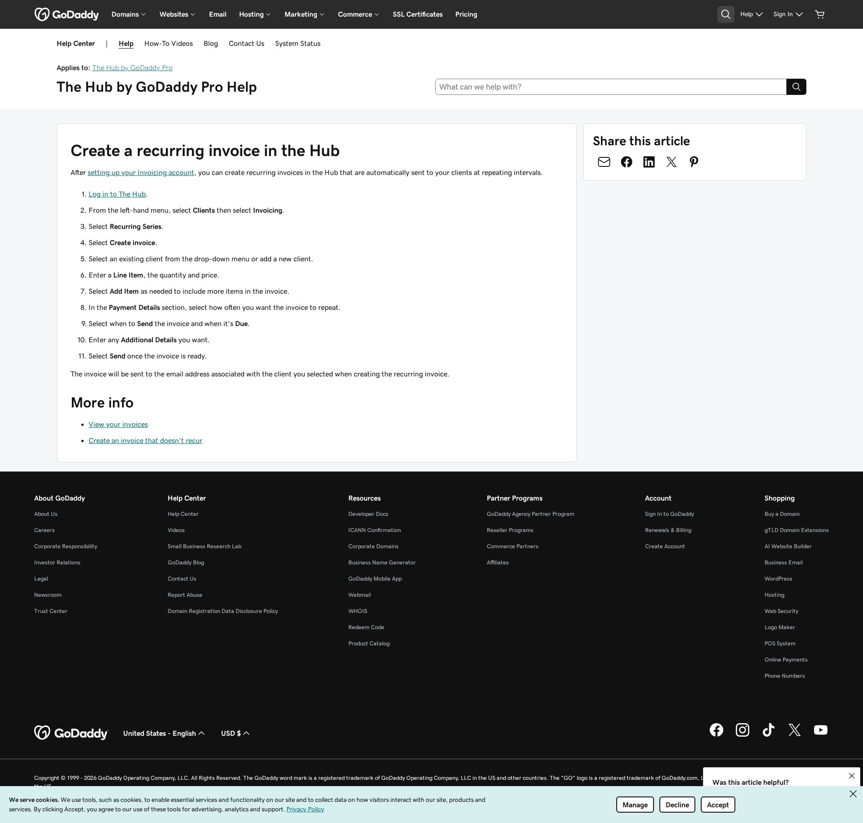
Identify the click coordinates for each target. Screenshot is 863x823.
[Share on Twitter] (671, 161)
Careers (44, 530)
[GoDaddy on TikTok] (769, 735)
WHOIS (357, 611)
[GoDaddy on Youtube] (821, 735)
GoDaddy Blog (186, 562)
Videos (176, 530)
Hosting (774, 595)
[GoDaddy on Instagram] (742, 735)
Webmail (359, 595)
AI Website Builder (788, 546)
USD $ (231, 733)
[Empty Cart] (820, 14)
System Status (297, 43)
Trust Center (50, 611)
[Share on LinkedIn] (649, 161)
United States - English (159, 733)
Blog (211, 43)
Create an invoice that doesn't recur (145, 440)
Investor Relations (57, 562)
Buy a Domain (782, 514)
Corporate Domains (373, 546)
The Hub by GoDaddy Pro (132, 67)
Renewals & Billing (668, 530)
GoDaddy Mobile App (375, 578)
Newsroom (48, 595)
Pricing (466, 14)
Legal (41, 578)
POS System (780, 643)
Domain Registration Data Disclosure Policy (223, 611)
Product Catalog (369, 643)
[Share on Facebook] (626, 161)
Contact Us (246, 43)
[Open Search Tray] (725, 14)
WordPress (778, 578)
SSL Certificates (418, 14)
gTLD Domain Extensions (797, 530)
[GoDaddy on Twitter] (795, 735)
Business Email (784, 562)
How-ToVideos (168, 43)
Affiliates (498, 562)
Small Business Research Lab (204, 546)
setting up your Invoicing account (141, 172)
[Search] (796, 87)
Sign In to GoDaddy (669, 514)
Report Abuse (185, 595)
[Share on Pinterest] (694, 161)
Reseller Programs (510, 530)
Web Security (781, 611)
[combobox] (611, 87)
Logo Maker (780, 627)
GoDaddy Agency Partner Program (530, 514)
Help (126, 43)
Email (218, 14)
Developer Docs (368, 514)
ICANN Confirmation (374, 530)
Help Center (183, 514)
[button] (852, 776)
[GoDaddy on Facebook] (716, 735)
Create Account (665, 546)
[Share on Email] (604, 161)
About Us (46, 514)
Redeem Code (366, 627)
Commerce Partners (512, 546)
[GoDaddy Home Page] (71, 733)
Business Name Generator (382, 562)
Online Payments (786, 659)
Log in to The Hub (117, 193)
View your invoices (118, 424)
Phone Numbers (785, 676)
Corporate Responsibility (65, 546)
